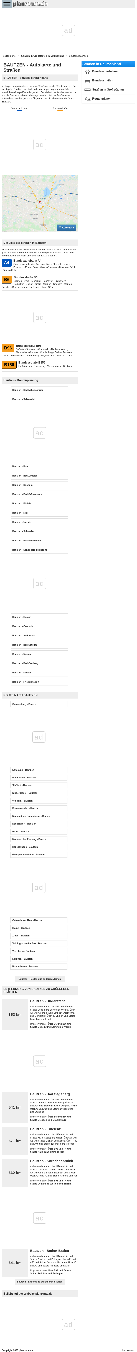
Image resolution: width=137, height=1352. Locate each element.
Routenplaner (101, 98)
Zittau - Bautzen (21, 935)
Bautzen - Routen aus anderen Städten (40, 979)
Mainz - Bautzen (21, 928)
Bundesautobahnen (105, 71)
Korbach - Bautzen (22, 958)
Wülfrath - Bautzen (22, 800)
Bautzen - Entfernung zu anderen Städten (39, 1281)
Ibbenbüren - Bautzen (24, 777)
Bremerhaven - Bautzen (25, 966)
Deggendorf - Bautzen (24, 823)
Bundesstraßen (102, 80)
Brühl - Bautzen (20, 831)
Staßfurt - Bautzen (22, 785)
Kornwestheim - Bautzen (25, 808)
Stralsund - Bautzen (23, 770)
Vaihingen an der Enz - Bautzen (29, 943)
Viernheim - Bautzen (23, 951)
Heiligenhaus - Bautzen (25, 847)
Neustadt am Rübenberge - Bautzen (31, 816)
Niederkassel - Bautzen (24, 793)
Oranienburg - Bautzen (24, 704)
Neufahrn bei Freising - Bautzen (29, 839)
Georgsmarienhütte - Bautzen (28, 854)
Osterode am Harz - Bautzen (27, 920)
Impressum (128, 1350)
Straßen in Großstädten (108, 89)
